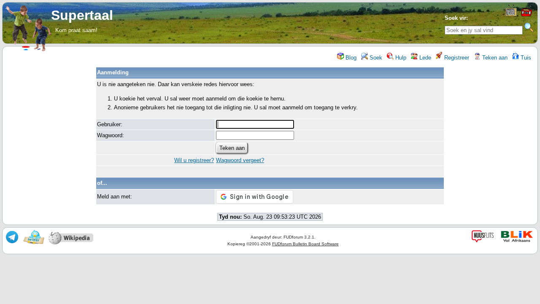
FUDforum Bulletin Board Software (305, 244)
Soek (375, 57)
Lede (424, 57)
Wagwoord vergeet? (240, 160)
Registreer (456, 57)
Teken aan (494, 57)
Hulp (400, 57)
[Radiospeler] (526, 15)
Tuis (525, 57)
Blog (350, 57)
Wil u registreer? (194, 160)
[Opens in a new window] (511, 14)
